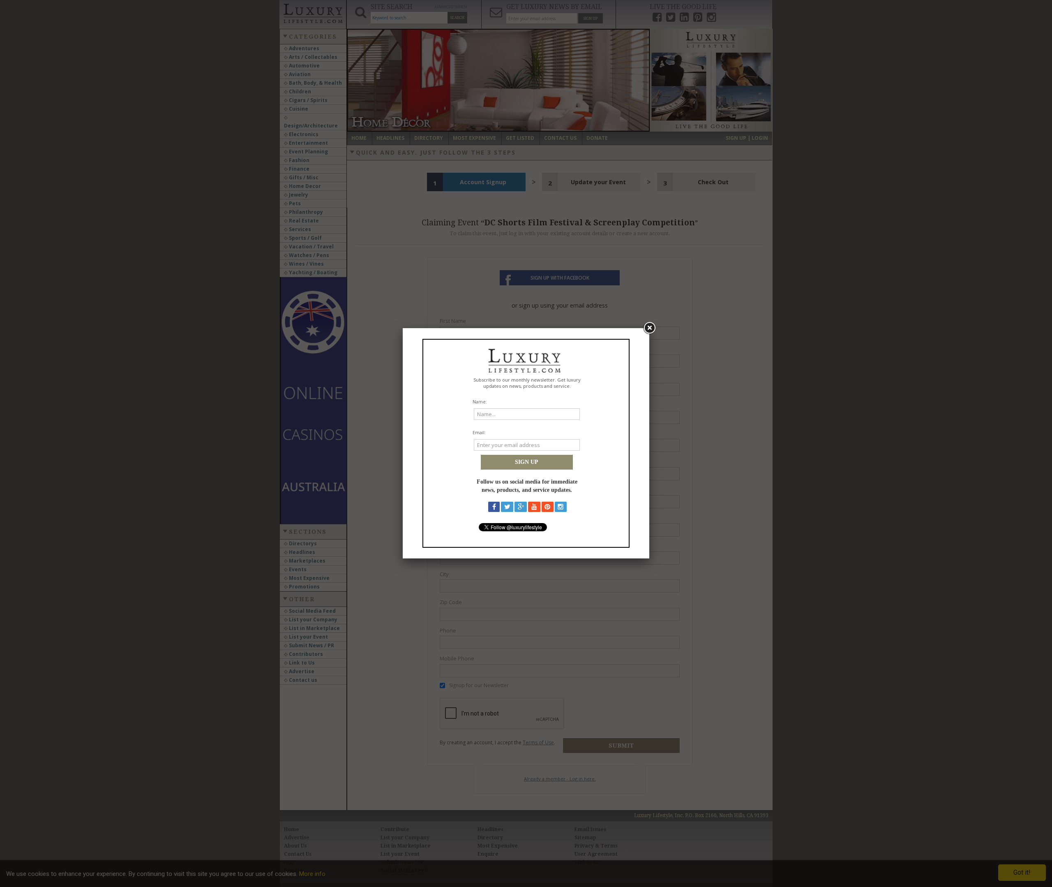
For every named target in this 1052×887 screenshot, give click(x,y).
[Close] (649, 328)
